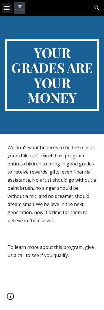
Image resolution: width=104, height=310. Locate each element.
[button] (7, 8)
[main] (52, 75)
